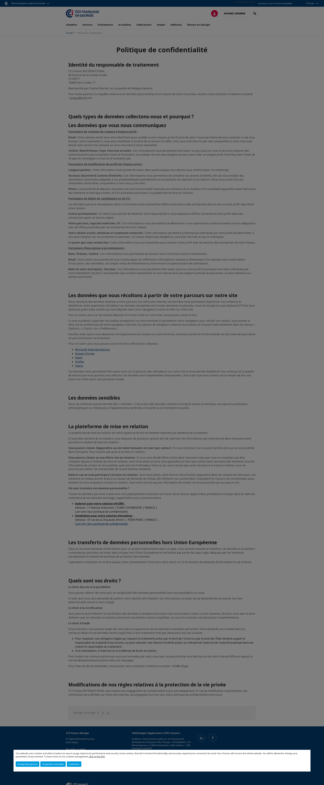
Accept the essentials (53, 764)
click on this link (97, 756)
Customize (74, 764)
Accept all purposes (27, 764)
